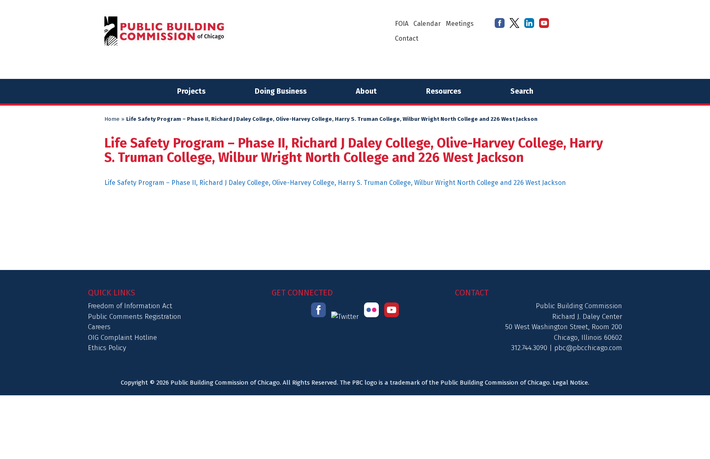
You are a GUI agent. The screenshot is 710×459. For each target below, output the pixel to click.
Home (112, 119)
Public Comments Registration (134, 316)
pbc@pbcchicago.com (588, 348)
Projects (191, 91)
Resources (443, 91)
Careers (99, 327)
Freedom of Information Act (130, 306)
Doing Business (281, 91)
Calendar (427, 24)
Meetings (460, 24)
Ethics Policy (107, 348)
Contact (406, 38)
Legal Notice (570, 382)
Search (521, 91)
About (366, 91)
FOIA (401, 24)
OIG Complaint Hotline (122, 337)
